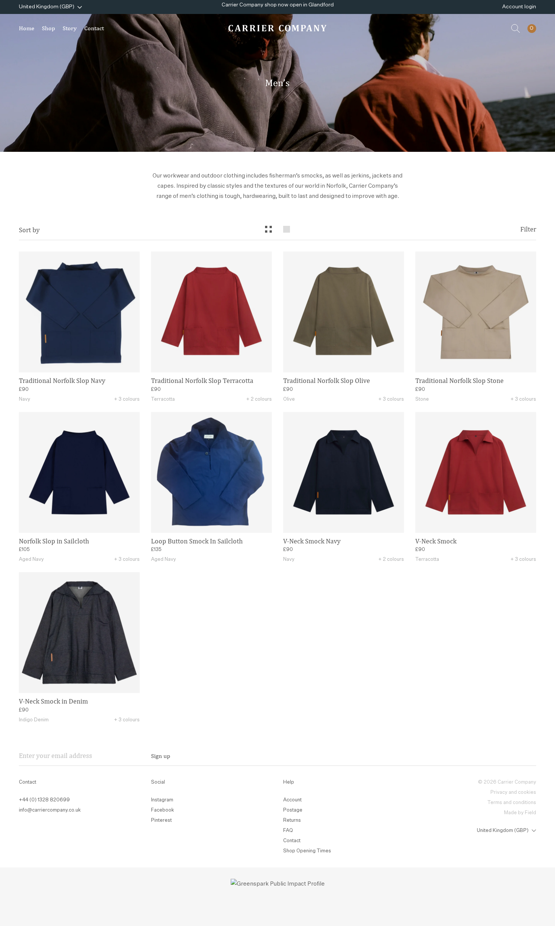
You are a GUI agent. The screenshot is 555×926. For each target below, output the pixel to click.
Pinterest (161, 820)
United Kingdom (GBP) (46, 6)
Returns (292, 820)
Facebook (162, 810)
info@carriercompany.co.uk (50, 810)
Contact (94, 28)
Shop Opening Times (307, 851)
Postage (292, 810)
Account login (519, 6)
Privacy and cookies (513, 792)
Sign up (160, 755)
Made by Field (520, 812)
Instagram (162, 800)
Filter (528, 229)
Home (26, 28)
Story (70, 28)
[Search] (515, 28)
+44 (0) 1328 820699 (44, 800)
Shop (48, 28)
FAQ (288, 830)
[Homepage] (277, 28)
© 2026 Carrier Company (507, 782)
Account (292, 800)
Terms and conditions (511, 802)
